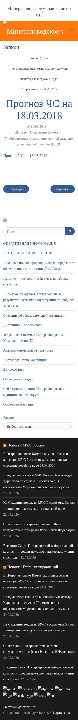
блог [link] (46, 58)
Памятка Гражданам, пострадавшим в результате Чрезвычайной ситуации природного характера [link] (39, 300)
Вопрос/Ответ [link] (13, 369)
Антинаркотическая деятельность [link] (28, 350)
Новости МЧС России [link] (25, 445)
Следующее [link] (61, 189)
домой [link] (34, 58)
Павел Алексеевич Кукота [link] (38, 132)
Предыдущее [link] (17, 189)
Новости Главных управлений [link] (32, 566)
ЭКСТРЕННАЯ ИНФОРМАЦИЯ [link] (28, 253)
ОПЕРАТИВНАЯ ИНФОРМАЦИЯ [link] (29, 243)
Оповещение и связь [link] (18, 404)
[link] (33, 31)
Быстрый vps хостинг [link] (19, 706)
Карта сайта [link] (62, 712)
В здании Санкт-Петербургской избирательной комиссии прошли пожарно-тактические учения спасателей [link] (39, 551)
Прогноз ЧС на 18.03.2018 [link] (25, 155)
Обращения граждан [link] (18, 379)
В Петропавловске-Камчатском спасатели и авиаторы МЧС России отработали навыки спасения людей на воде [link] (35, 459)
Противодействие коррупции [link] (25, 359)
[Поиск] (70, 231)
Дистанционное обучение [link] (22, 325)
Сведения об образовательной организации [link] (35, 315)
